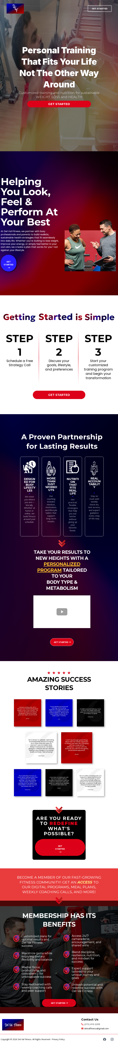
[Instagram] (112, 1039)
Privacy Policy (58, 1039)
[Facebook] (104, 1039)
